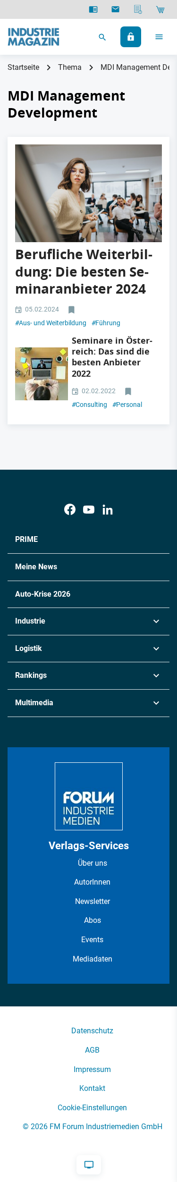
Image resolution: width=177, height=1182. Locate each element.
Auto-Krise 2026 (42, 594)
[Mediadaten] (138, 9)
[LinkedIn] (107, 509)
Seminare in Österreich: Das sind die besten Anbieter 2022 (112, 357)
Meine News (36, 566)
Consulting (89, 404)
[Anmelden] (130, 36)
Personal (127, 404)
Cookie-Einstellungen (92, 1107)
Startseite (23, 67)
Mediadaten (92, 958)
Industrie (30, 620)
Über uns (92, 863)
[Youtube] (88, 509)
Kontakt (92, 1088)
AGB (92, 1050)
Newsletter (92, 901)
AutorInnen (92, 882)
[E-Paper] (93, 9)
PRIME (26, 539)
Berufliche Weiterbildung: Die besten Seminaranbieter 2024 (83, 271)
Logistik (28, 648)
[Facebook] (70, 509)
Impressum (92, 1069)
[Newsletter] (115, 9)
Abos (92, 920)
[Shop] (160, 9)
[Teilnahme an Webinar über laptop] (41, 373)
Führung (106, 323)
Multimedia (34, 702)
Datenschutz (92, 1030)
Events (92, 939)
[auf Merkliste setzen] (72, 310)
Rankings (31, 675)
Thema (70, 67)
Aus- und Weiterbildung (50, 323)
